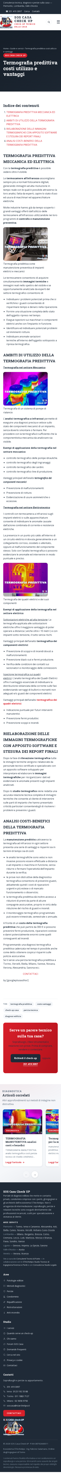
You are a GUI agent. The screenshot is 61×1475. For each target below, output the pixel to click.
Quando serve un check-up (20, 1333)
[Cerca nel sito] (49, 22)
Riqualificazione (14, 1301)
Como (46, 1234)
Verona (16, 1253)
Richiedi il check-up (25, 1058)
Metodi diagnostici (16, 1285)
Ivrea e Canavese (31, 1226)
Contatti (36, 11)
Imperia (25, 1245)
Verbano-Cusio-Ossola (44, 1230)
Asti (55, 1226)
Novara (20, 1230)
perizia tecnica (31, 1010)
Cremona (7, 1237)
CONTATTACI (30, 974)
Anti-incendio (13, 1312)
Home (6, 48)
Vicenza (25, 1253)
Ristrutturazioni (14, 1307)
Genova (16, 1245)
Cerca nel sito (13, 1354)
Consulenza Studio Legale (45, 1265)
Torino (19, 1226)
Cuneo (13, 1230)
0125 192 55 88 (20, 1391)
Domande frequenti (16, 1349)
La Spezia (34, 1245)
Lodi (22, 1237)
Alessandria (46, 1226)
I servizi (10, 1328)
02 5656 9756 (21, 1400)
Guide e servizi (17, 48)
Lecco (16, 1237)
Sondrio (13, 1241)
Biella (5, 1230)
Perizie (10, 1291)
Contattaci (12, 1365)
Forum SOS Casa (15, 1343)
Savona (43, 1245)
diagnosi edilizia (13, 1016)
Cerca (27, 11)
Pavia (5, 1241)
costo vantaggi (44, 1004)
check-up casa (12, 1010)
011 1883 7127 (22, 1396)
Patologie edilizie (15, 1280)
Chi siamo (11, 1338)
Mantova (30, 1237)
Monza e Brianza (43, 1237)
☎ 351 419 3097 (14, 11)
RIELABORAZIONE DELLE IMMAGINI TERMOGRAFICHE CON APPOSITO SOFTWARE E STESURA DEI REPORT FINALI (31, 132)
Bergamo (29, 1234)
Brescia (38, 1234)
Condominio (13, 1296)
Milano (20, 1234)
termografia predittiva (21, 1004)
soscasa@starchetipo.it (18, 1405)
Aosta (21, 1249)
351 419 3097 (30, 1064)
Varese (21, 1241)
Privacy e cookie (15, 1360)
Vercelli (28, 1230)
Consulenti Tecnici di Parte (28, 1258)
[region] (30, 1138)
